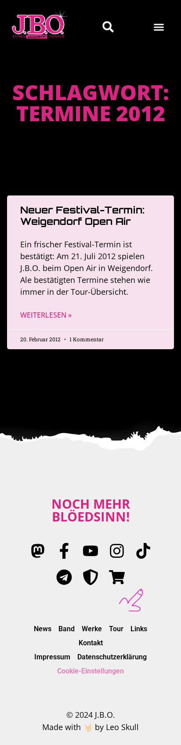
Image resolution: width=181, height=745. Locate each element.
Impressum (52, 657)
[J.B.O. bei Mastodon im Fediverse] (38, 551)
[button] (159, 26)
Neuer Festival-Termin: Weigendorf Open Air (82, 215)
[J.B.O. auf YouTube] (90, 551)
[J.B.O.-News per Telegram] (64, 577)
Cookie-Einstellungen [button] (90, 671)
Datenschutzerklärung (112, 657)
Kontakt (91, 643)
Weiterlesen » (46, 315)
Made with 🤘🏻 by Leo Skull (90, 727)
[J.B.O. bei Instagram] (117, 551)
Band (66, 629)
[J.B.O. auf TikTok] (143, 551)
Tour (116, 629)
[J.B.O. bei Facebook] (64, 551)
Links (138, 629)
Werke (92, 629)
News (42, 629)
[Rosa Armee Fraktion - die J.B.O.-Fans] (90, 577)
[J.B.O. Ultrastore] (117, 577)
